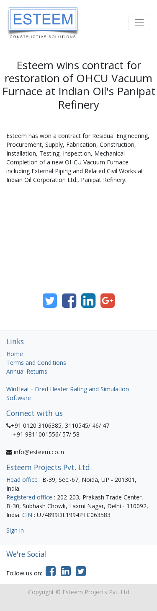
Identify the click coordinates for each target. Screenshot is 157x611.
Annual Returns (26, 371)
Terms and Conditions (36, 363)
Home (14, 354)
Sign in (15, 530)
